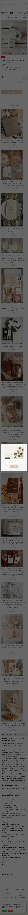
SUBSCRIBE (14, 466)
